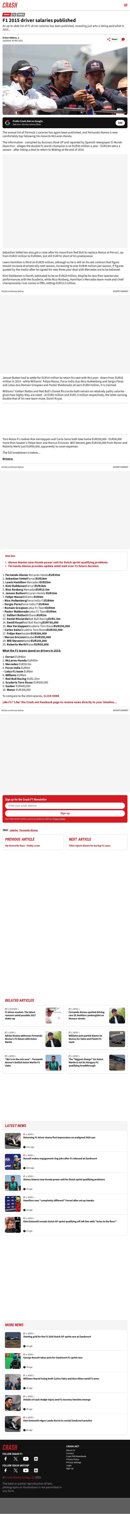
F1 (14, 14)
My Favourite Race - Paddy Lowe (22, 845)
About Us (70, 1450)
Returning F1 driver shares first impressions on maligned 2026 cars (59, 1137)
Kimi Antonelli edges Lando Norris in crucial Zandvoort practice (57, 1420)
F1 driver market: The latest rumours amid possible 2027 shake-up (20, 1015)
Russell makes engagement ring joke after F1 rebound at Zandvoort (60, 1158)
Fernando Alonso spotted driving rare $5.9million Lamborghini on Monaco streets (86, 1015)
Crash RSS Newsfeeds (76, 1456)
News (21, 14)
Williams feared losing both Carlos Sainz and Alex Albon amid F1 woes (61, 1378)
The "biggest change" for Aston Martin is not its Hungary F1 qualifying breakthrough (86, 1062)
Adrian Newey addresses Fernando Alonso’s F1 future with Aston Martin (23, 1039)
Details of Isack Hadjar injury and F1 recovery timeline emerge (57, 1399)
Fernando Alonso (28, 830)
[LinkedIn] (37, 1459)
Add (120, 123)
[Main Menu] (125, 5)
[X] (16, 1459)
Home (7, 14)
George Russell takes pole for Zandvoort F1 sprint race (52, 1357)
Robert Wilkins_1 (11, 37)
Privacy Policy (59, 819)
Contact (70, 1453)
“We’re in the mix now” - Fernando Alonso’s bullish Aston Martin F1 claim (24, 1062)
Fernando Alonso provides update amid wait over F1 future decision (53, 566)
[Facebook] (6, 1459)
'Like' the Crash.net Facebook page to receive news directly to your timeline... (65, 702)
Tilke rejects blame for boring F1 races (89, 845)
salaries (14, 830)
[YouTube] (26, 1459)
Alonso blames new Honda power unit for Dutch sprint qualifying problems (58, 562)
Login (69, 1465)
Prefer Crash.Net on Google (28, 121)
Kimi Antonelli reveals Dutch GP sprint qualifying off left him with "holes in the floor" (70, 1221)
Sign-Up (70, 1468)
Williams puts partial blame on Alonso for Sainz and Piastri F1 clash (85, 1039)
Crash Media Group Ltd (19, 1477)
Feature (13, 1009)
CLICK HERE (51, 696)
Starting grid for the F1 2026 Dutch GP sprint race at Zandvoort (57, 1336)
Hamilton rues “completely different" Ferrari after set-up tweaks (58, 1200)
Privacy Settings (73, 1462)
